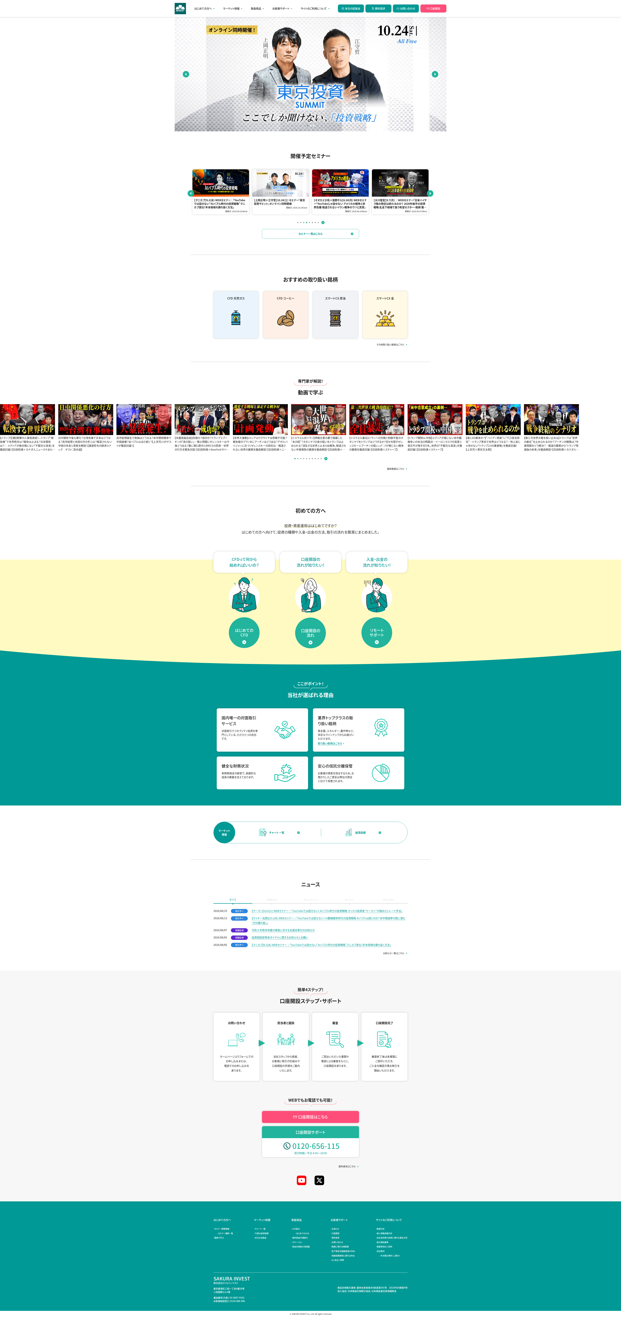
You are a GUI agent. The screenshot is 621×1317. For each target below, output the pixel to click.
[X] (319, 1180)
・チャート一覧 (260, 1228)
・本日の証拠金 (261, 1237)
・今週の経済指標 (261, 1233)
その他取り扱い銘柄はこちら (390, 344)
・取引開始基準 (382, 1242)
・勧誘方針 (381, 1228)
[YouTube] (301, 1180)
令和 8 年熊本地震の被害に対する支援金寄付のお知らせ (283, 930)
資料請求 (380, 8)
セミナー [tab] (349, 900)
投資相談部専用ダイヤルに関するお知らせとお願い (280, 937)
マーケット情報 (231, 8)
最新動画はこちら (395, 469)
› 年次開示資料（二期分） (389, 1255)
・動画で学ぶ (219, 1237)
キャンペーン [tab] (311, 900)
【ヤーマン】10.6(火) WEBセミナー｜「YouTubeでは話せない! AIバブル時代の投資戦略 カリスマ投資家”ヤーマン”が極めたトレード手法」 (327, 911)
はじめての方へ (203, 8)
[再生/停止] (323, 222)
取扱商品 (256, 8)
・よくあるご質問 (338, 1260)
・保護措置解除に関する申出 (343, 1255)
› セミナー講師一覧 (224, 1233)
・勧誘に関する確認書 (340, 1246)
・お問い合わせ (337, 1242)
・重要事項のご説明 (384, 1246)
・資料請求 (335, 1237)
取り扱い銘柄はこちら (330, 743)
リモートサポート (377, 632)
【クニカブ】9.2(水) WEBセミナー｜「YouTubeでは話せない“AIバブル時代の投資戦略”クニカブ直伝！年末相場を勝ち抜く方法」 (321, 945)
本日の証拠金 (352, 8)
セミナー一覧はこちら (310, 234)
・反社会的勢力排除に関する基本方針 (392, 1237)
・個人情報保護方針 (384, 1233)
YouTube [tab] (388, 900)
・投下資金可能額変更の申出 (343, 1251)
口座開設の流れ (310, 633)
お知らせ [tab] (272, 900)
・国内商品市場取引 (300, 1237)
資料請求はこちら (347, 1166)
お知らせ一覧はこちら (393, 953)
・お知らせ (335, 1228)
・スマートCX (297, 1242)
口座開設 (435, 8)
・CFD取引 (296, 1228)
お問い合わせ (407, 8)
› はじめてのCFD (301, 1233)
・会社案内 (381, 1251)
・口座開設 (335, 1233)
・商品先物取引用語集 (301, 1246)
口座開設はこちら (313, 1117)
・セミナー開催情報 (221, 1228)
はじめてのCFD (244, 632)
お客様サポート (280, 8)
